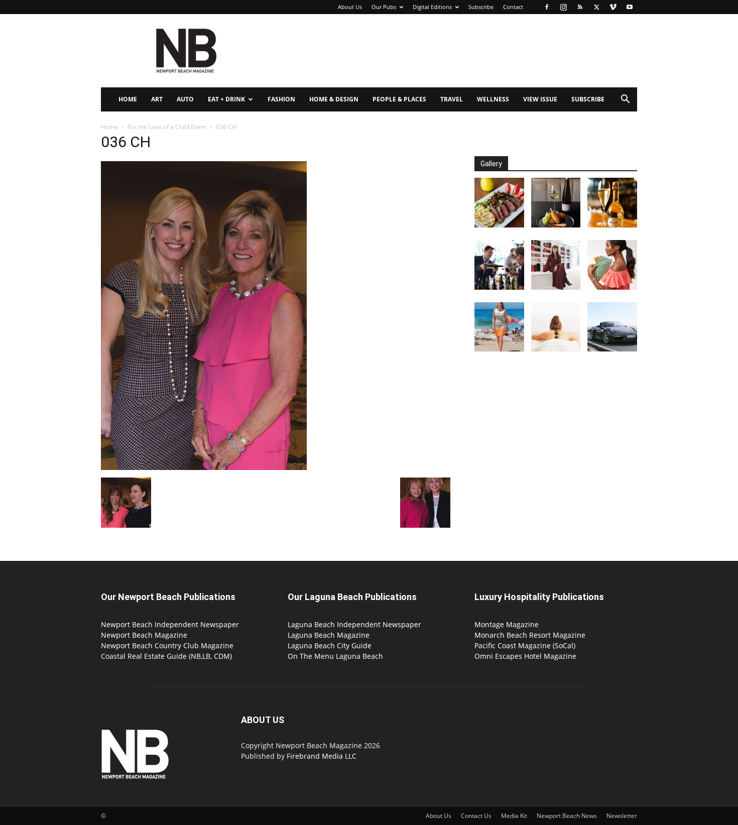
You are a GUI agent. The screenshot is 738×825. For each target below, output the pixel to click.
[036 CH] (204, 467)
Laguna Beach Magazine (329, 635)
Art (157, 99)
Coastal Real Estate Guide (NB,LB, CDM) (166, 656)
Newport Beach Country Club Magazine (167, 645)
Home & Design (333, 99)
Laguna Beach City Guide (330, 645)
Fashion (281, 99)
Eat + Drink (226, 99)
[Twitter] (596, 7)
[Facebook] (546, 7)
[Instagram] (563, 7)
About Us (350, 7)
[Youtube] (629, 7)
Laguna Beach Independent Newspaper (354, 624)
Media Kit (514, 815)
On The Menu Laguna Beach (335, 656)
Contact (513, 7)
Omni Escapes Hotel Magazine (525, 656)
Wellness (493, 99)
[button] (625, 100)
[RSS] (579, 7)
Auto (185, 99)
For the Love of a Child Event (167, 127)
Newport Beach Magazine (144, 635)
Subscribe (481, 7)
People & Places (399, 99)
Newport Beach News (567, 815)
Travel (451, 99)
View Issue (540, 99)
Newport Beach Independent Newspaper (170, 624)
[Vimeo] (613, 7)
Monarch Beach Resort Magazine (529, 635)
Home (127, 99)
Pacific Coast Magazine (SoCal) (524, 645)
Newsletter (621, 815)
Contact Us (476, 815)
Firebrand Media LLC (321, 756)
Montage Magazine (506, 624)
